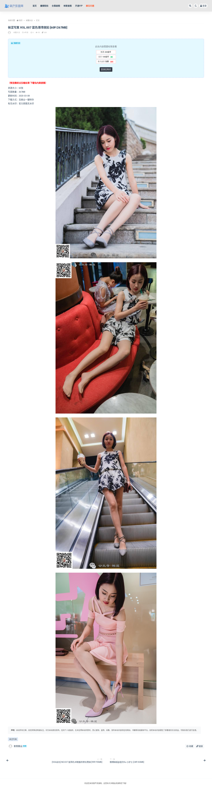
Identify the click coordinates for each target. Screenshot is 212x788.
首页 (35, 6)
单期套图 (67, 6)
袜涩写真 (13, 739)
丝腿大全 (29, 20)
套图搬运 (20, 746)
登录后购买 (106, 69)
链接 (200, 746)
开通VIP (78, 6)
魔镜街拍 (44, 6)
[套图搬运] (9, 32)
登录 (204, 6)
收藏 (191, 746)
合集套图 (56, 6)
